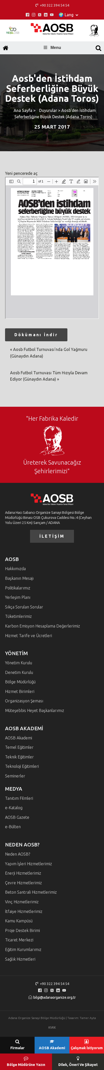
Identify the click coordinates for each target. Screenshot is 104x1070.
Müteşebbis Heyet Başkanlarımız (34, 710)
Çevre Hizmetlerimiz (23, 882)
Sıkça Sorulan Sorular (24, 607)
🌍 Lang (66, 14)
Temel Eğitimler (19, 747)
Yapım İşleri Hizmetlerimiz (28, 863)
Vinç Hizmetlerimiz (22, 901)
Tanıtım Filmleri (19, 798)
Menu (55, 47)
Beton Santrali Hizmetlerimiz (31, 892)
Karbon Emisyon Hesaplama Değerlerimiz (42, 626)
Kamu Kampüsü (19, 921)
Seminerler (15, 776)
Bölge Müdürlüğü (20, 682)
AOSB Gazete (17, 817)
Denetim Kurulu (19, 672)
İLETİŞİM (52, 536)
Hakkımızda (15, 568)
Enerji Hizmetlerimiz (23, 873)
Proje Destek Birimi (22, 930)
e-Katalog (13, 807)
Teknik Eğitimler (19, 757)
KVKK (52, 1027)
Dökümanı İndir (36, 334)
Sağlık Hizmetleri (20, 959)
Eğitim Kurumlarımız (23, 949)
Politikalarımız (17, 588)
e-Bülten (13, 826)
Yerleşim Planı (17, 597)
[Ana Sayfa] (5, 48)
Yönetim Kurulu (18, 662)
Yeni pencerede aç (21, 173)
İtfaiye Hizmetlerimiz (23, 911)
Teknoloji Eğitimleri (22, 766)
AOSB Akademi (18, 738)
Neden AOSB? (17, 854)
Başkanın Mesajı (19, 578)
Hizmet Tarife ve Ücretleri (28, 635)
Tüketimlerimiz (18, 616)
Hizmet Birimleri (19, 691)
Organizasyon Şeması (24, 701)
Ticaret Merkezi (19, 940)
